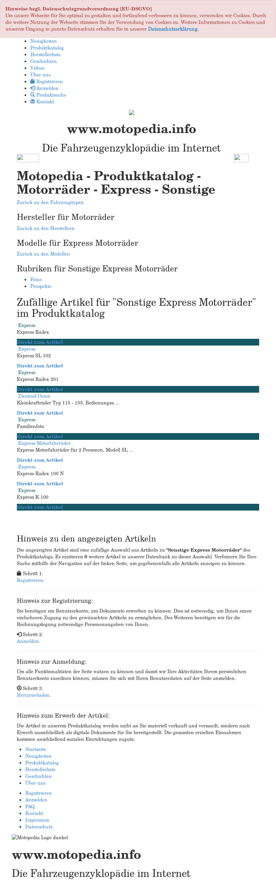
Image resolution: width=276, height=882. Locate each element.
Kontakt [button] (44, 101)
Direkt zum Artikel (40, 342)
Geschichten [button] (43, 61)
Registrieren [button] (49, 81)
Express (26, 325)
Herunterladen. (34, 694)
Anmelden (36, 799)
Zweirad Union (34, 395)
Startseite (35, 749)
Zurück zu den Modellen (43, 253)
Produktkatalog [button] (47, 47)
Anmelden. (28, 641)
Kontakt (34, 813)
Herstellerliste (40, 769)
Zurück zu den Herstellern (46, 228)
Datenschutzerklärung (173, 28)
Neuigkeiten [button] (43, 40)
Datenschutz (39, 826)
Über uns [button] (40, 74)
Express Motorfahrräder (44, 443)
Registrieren (38, 792)
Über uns (35, 782)
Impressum (37, 819)
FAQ (30, 806)
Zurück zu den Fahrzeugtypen (50, 202)
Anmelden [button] (47, 88)
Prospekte (40, 286)
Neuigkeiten (38, 755)
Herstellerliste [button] (45, 54)
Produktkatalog (42, 762)
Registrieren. (31, 580)
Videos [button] (37, 67)
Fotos (35, 279)
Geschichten (38, 776)
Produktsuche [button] (50, 94)
